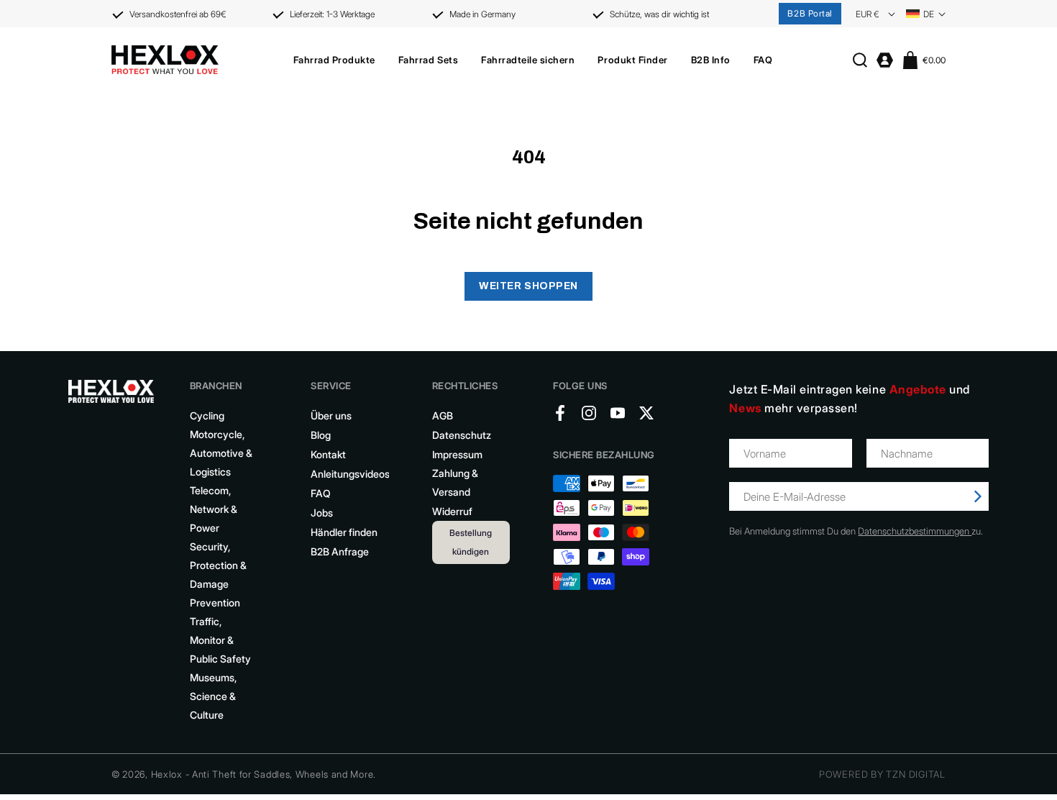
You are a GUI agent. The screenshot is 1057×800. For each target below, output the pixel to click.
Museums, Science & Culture (213, 696)
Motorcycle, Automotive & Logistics (221, 453)
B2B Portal (810, 13)
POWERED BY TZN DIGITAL (882, 774)
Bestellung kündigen (470, 542)
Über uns (331, 415)
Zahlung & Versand (455, 482)
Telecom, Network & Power (213, 509)
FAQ (321, 493)
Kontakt (328, 454)
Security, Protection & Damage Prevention (218, 574)
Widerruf (452, 511)
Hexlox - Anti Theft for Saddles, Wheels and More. (263, 774)
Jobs (322, 512)
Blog (321, 435)
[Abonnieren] (978, 496)
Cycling (207, 415)
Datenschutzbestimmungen (914, 531)
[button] (334, 59)
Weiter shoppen (528, 286)
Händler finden (344, 532)
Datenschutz (461, 435)
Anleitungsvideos (350, 474)
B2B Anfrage (340, 551)
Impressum (457, 454)
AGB (442, 415)
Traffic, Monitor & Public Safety (220, 640)
